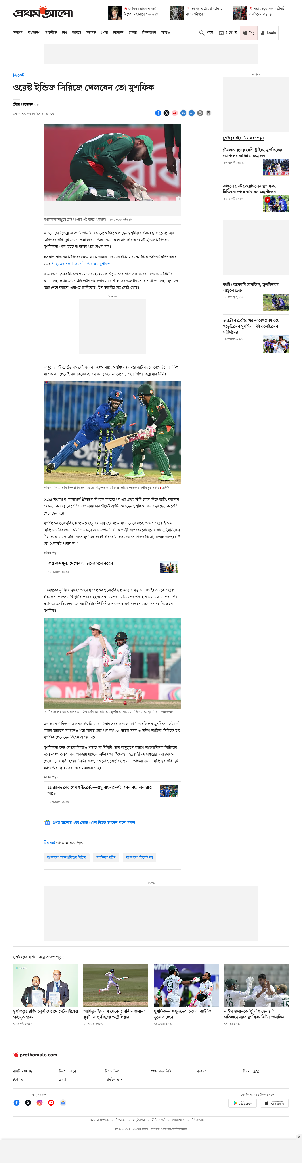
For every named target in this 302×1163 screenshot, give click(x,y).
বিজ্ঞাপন (121, 1120)
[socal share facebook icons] (159, 115)
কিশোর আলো (68, 1071)
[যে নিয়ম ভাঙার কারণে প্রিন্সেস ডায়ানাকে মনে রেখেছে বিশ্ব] (115, 13)
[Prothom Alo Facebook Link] (19, 1103)
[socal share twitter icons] (167, 115)
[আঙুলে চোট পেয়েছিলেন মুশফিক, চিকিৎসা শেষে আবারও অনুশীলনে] (276, 203)
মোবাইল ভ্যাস (114, 1079)
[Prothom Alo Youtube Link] (53, 1103)
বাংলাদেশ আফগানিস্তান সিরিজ (66, 857)
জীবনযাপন (149, 33)
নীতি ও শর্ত (158, 1120)
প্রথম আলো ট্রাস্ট (161, 1071)
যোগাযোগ (178, 1120)
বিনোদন (118, 33)
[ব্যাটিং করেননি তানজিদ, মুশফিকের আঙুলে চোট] (276, 302)
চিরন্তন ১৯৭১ (251, 1071)
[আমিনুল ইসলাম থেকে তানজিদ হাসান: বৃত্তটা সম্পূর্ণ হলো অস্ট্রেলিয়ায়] (115, 985)
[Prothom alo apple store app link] (274, 1103)
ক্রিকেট (18, 75)
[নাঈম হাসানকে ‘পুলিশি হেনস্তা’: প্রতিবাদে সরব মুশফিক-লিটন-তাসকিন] (256, 985)
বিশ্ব (64, 33)
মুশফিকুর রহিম (106, 857)
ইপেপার (18, 1079)
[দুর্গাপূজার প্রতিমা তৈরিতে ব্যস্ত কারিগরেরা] (177, 13)
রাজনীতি (51, 33)
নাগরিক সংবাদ (22, 1071)
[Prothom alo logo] (35, 1056)
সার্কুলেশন (139, 1120)
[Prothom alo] (43, 13)
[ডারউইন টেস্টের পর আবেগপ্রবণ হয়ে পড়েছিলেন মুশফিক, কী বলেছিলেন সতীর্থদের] (276, 344)
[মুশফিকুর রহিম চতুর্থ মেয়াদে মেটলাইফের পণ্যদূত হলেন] (45, 985)
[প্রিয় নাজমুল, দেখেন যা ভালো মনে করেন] (169, 567)
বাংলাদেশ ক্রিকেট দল (139, 857)
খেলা (104, 33)
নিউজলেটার (199, 1120)
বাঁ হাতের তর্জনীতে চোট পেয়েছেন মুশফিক (81, 264)
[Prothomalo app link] (242, 1103)
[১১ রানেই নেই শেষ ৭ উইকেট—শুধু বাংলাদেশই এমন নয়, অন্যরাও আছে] (169, 791)
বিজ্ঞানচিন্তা (112, 1071)
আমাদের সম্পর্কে (99, 1120)
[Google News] (63, 1103)
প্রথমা (62, 1079)
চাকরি (133, 33)
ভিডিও (165, 33)
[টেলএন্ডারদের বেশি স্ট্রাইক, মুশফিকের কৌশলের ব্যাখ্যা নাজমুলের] (276, 167)
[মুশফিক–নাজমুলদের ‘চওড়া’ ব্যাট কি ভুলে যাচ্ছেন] (186, 985)
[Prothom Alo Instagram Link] (42, 1103)
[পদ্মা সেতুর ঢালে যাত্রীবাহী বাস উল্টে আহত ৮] (240, 13)
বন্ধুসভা (201, 1071)
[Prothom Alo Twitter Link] (30, 1103)
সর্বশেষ (18, 33)
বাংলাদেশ (34, 33)
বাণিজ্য (76, 33)
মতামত (91, 33)
